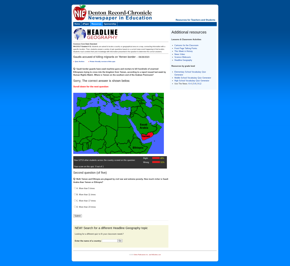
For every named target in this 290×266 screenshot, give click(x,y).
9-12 (199, 84)
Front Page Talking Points (185, 48)
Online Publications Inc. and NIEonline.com (147, 254)
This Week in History (183, 51)
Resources (96, 24)
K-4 (190, 84)
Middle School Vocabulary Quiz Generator (192, 78)
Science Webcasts (182, 57)
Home (77, 24)
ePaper (85, 24)
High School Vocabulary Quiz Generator (191, 81)
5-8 (195, 84)
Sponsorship (110, 24)
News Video (179, 54)
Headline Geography (183, 60)
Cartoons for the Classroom (186, 45)
